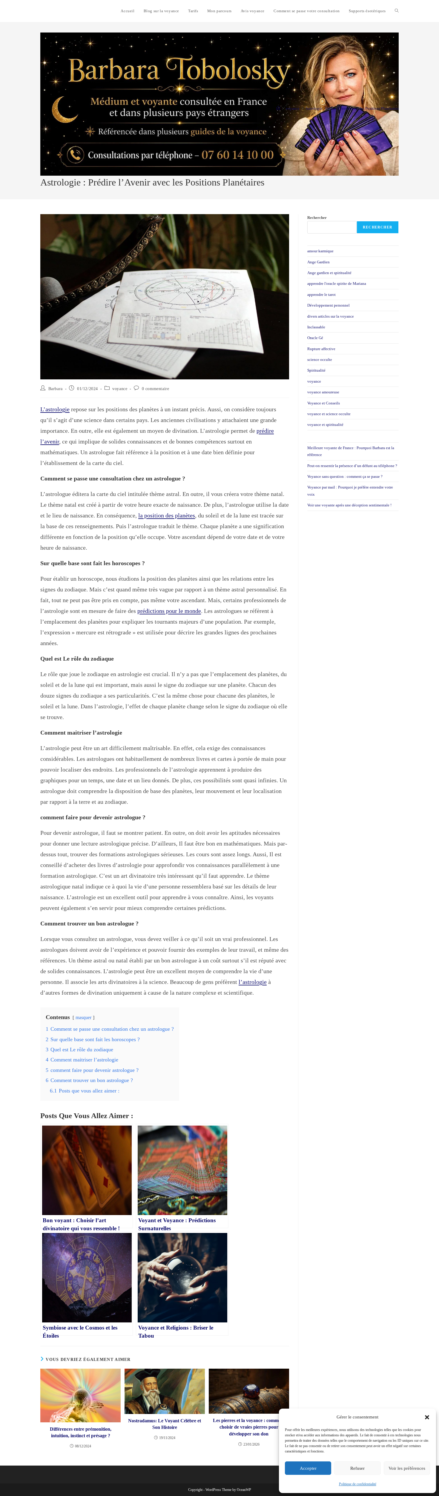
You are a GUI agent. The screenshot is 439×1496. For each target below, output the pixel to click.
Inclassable (316, 327)
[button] (427, 1417)
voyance (119, 389)
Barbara (55, 389)
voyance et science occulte (329, 414)
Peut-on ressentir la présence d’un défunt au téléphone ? (352, 465)
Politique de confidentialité (357, 1484)
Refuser (357, 1468)
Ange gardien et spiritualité (329, 273)
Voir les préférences (407, 1468)
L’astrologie (55, 409)
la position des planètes (166, 515)
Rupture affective (321, 349)
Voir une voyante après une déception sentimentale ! (349, 505)
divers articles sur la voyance (330, 316)
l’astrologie (253, 982)
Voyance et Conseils (323, 403)
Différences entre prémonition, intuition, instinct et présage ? (80, 1432)
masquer (83, 1017)
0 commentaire (155, 389)
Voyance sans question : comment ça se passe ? (345, 476)
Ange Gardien (318, 262)
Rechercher (317, 217)
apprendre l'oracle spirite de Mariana (336, 283)
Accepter (308, 1468)
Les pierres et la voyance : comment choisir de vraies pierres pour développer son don (249, 1427)
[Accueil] (278, 108)
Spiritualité (316, 370)
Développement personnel (328, 305)
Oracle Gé (315, 338)
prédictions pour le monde (169, 611)
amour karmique (320, 251)
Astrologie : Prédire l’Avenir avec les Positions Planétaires (352, 108)
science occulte (319, 359)
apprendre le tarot (321, 294)
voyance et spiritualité (325, 424)
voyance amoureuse (323, 392)
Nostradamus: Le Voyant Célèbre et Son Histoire (164, 1424)
